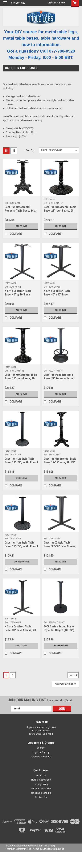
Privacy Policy (41, 784)
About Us (41, 775)
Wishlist (41, 748)
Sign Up (61, 2)
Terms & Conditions (41, 788)
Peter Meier (49, 199)
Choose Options (21, 562)
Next (72, 675)
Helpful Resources (41, 779)
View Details (21, 478)
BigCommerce (23, 849)
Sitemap (49, 845)
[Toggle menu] (5, 5)
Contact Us (41, 797)
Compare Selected (65, 684)
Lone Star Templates (53, 849)
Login (50, 2)
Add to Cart (21, 226)
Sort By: (30, 150)
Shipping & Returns (41, 756)
